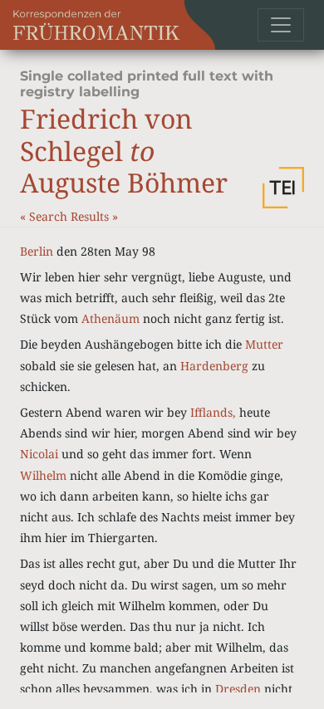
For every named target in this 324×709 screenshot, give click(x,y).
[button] (283, 187)
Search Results (70, 216)
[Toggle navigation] (281, 25)
